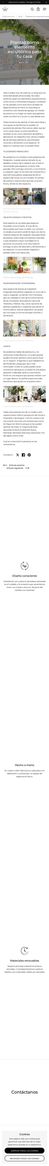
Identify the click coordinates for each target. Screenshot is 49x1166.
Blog (20, 16)
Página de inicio (8, 16)
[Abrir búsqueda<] (32, 9)
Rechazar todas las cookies (24, 1158)
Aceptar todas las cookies (24, 1151)
